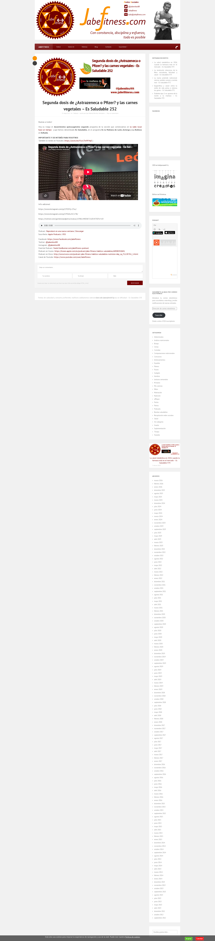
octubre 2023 (158, 526)
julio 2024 (157, 506)
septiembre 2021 (160, 591)
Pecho (156, 402)
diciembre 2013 (159, 882)
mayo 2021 (158, 601)
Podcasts (75, 113)
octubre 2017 (158, 732)
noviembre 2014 (159, 846)
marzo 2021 (158, 608)
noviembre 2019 (159, 657)
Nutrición (157, 396)
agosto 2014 (158, 856)
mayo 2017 (158, 748)
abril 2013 (157, 908)
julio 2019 (157, 670)
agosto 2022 (158, 559)
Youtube (157, 435)
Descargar (79, 231)
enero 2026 (158, 487)
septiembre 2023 (160, 529)
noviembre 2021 (159, 585)
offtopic (157, 399)
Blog (96, 47)
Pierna (156, 405)
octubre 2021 (158, 588)
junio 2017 (157, 745)
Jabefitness (133, 10)
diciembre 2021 (159, 582)
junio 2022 (157, 562)
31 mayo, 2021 (66, 113)
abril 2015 (157, 830)
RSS (64, 234)
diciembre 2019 (159, 653)
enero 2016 (158, 800)
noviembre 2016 (159, 768)
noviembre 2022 (159, 552)
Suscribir (158, 315)
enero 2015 (158, 839)
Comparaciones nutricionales (164, 353)
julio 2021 (157, 598)
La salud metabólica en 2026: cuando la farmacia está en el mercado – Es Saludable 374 (165, 64)
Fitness (156, 366)
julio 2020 (157, 630)
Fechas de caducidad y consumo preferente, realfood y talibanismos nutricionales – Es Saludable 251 (76, 298)
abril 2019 (157, 679)
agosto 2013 (158, 895)
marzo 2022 (158, 572)
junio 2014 (157, 862)
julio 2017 (157, 742)
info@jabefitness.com (136, 14)
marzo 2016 (158, 794)
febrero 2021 (158, 611)
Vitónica (84, 47)
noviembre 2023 (159, 523)
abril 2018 (157, 715)
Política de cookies (132, 937)
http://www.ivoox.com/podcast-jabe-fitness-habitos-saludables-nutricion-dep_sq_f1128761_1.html (96, 254)
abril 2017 (157, 751)
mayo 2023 (158, 536)
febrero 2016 (158, 797)
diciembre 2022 (159, 549)
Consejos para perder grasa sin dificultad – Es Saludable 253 (119, 298)
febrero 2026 (158, 484)
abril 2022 (157, 569)
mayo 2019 (158, 676)
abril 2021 (157, 604)
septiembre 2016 (160, 774)
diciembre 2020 (159, 614)
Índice (58, 47)
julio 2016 (157, 781)
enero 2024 (158, 520)
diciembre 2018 (159, 693)
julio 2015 (157, 820)
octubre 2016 (158, 771)
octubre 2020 (158, 621)
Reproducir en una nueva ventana (60, 231)
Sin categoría (158, 422)
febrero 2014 (158, 875)
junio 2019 (157, 673)
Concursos (158, 357)
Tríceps (156, 432)
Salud (156, 419)
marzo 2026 (158, 480)
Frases (156, 370)
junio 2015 (157, 823)
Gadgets (157, 373)
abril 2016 (157, 790)
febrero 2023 (158, 546)
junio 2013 (157, 901)
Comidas (157, 350)
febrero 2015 (158, 836)
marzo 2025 (158, 500)
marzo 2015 (158, 833)
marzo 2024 (158, 516)
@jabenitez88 (134, 6)
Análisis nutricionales (161, 340)
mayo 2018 (158, 712)
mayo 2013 (158, 905)
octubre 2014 (158, 849)
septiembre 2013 (160, 892)
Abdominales (158, 337)
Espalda (157, 363)
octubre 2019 (158, 660)
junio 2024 (157, 510)
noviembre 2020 (159, 618)
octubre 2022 (158, 555)
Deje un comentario (112, 113)
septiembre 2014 (160, 852)
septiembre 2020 (160, 624)
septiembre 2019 (160, 663)
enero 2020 (158, 650)
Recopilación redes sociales (164, 415)
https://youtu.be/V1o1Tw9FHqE (78, 140)
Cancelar (199, 939)
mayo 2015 (158, 826)
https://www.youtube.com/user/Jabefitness (72, 257)
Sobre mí (71, 47)
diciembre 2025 (159, 490)
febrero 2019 (158, 686)
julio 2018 (157, 706)
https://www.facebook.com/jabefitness (64, 239)
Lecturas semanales (161, 379)
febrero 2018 (158, 719)
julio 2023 (157, 533)
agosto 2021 (158, 595)
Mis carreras (158, 386)
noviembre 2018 (159, 696)
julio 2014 (157, 859)
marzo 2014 (158, 872)
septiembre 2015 (160, 813)
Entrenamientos (159, 360)
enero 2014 (158, 879)
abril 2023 (157, 539)
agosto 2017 (158, 738)
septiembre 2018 (160, 702)
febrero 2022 (158, 575)
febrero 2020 (158, 647)
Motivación (158, 393)
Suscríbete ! (123, 47)
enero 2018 (158, 722)
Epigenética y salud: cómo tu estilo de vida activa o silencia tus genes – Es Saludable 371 (165, 88)
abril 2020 (157, 640)
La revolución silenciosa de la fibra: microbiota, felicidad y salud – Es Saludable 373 (165, 72)
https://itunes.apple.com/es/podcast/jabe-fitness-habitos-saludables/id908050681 (90, 251)
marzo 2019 (158, 683)
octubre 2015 (158, 810)
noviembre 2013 (159, 885)
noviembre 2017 (159, 728)
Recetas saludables (161, 412)
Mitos (156, 389)
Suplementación (160, 428)
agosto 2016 (158, 777)
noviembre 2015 (159, 807)
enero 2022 (158, 578)
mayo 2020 (158, 637)
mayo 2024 (158, 513)
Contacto (108, 47)
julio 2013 (157, 898)
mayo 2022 (158, 565)
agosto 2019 (158, 666)
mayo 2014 (158, 866)
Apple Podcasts (54, 234)
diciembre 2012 (159, 911)
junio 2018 (157, 709)
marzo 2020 (158, 644)
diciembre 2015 (159, 804)
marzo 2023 (158, 542)
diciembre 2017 (159, 725)
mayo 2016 (158, 787)
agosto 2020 (158, 627)
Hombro (157, 376)
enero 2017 (158, 761)
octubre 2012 (158, 915)
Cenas (156, 347)
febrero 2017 (158, 758)
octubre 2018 (158, 699)
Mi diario (157, 383)
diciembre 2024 (159, 503)
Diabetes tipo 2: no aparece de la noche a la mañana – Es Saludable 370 (165, 95)
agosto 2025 (158, 493)
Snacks (156, 425)
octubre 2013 (158, 888)
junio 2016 (157, 784)
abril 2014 (157, 869)
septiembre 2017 (160, 735)
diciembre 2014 (159, 843)
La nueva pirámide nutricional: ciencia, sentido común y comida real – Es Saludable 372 (165, 80)
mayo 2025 (158, 497)
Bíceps (156, 344)
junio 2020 (157, 634)
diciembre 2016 (159, 764)
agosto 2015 (158, 817)
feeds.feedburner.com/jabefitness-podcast (71, 248)
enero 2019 (158, 689)
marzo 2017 (158, 755)
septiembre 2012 (160, 918)
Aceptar (188, 939)
